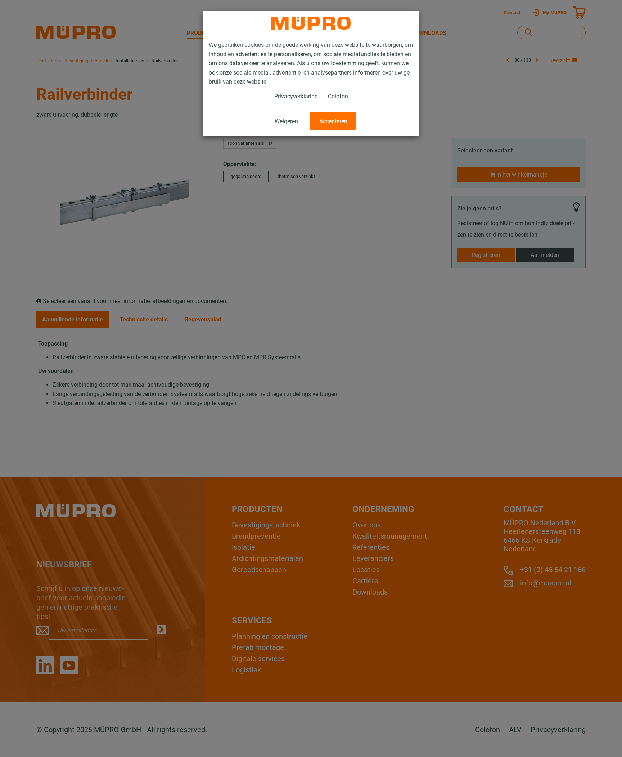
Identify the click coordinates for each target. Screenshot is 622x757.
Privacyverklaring (296, 96)
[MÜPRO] (311, 23)
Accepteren (333, 121)
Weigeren (286, 121)
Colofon (338, 96)
